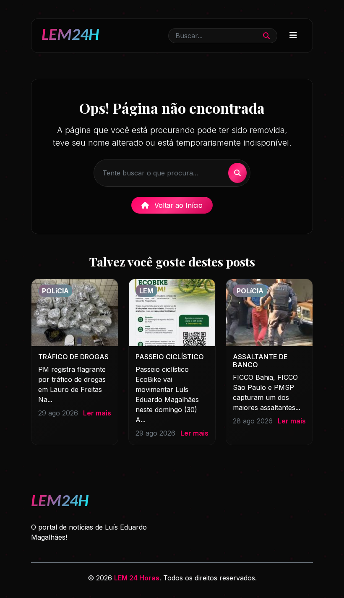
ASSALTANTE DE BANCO (260, 361)
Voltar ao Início (177, 205)
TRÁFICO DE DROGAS (73, 357)
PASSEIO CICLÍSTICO (170, 357)
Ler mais (97, 413)
